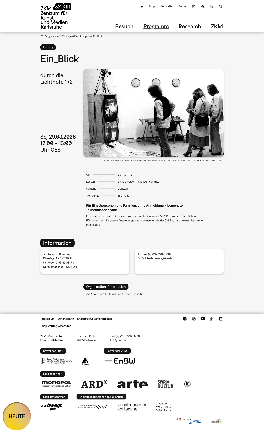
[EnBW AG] (119, 361)
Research (190, 26)
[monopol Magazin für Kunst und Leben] (56, 383)
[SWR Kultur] (166, 384)
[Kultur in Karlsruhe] (187, 384)
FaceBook (185, 319)
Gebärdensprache (203, 6)
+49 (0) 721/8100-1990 (156, 254)
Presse (182, 6)
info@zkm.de (118, 340)
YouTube (203, 319)
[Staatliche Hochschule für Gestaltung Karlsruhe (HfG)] (92, 407)
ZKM (217, 26)
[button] (153, 113)
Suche (221, 6)
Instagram (194, 319)
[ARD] (94, 384)
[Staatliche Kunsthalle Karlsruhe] (163, 407)
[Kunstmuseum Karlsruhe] (132, 407)
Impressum (48, 318)
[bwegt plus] (51, 407)
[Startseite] (60, 16)
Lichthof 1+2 (125, 174)
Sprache (212, 6)
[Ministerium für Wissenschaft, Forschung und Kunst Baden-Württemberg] (56, 361)
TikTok (212, 319)
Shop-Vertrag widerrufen (56, 326)
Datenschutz (66, 318)
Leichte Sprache (194, 6)
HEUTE (17, 416)
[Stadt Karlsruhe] (85, 361)
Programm (156, 26)
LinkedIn (221, 319)
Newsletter (166, 6)
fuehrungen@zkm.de (159, 258)
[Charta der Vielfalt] (189, 421)
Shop (151, 6)
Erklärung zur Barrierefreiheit (94, 318)
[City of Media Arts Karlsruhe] (217, 421)
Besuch (124, 26)
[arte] (132, 384)
